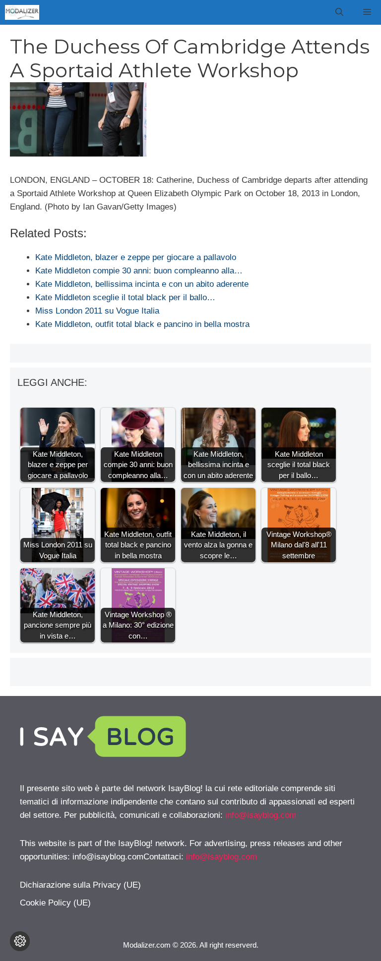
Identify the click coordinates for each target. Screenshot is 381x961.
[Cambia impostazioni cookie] (20, 941)
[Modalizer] (22, 12)
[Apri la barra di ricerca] (339, 12)
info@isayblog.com (260, 815)
